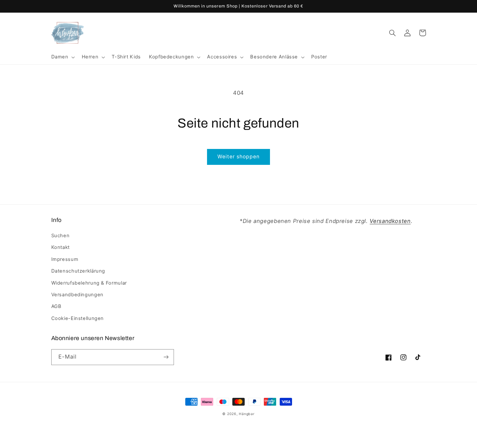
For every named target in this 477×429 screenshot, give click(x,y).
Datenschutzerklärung (78, 271)
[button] (62, 57)
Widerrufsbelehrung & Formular (89, 283)
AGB (56, 306)
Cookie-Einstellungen (77, 318)
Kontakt (60, 247)
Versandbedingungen (77, 295)
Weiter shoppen (238, 156)
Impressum (65, 259)
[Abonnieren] (165, 357)
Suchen (60, 236)
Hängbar (246, 414)
